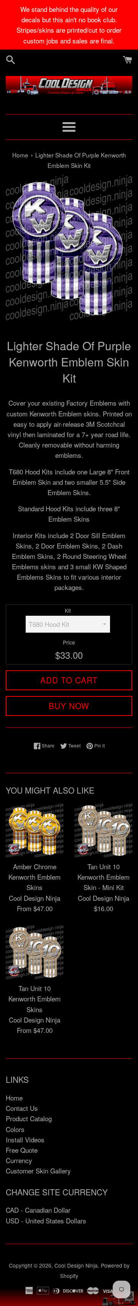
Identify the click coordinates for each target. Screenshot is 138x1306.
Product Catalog (29, 1118)
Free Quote (22, 1150)
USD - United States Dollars (46, 1220)
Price (69, 642)
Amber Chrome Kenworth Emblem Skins (34, 877)
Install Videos (25, 1139)
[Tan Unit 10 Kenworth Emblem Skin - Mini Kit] (103, 830)
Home (14, 1097)
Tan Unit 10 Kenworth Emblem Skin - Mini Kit (103, 877)
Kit (68, 610)
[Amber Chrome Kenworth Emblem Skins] (34, 830)
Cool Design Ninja (76, 1265)
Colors (15, 1129)
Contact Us (22, 1108)
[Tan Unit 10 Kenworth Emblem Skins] (34, 952)
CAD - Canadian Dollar (38, 1210)
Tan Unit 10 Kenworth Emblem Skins (34, 998)
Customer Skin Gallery (38, 1170)
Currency (19, 1160)
